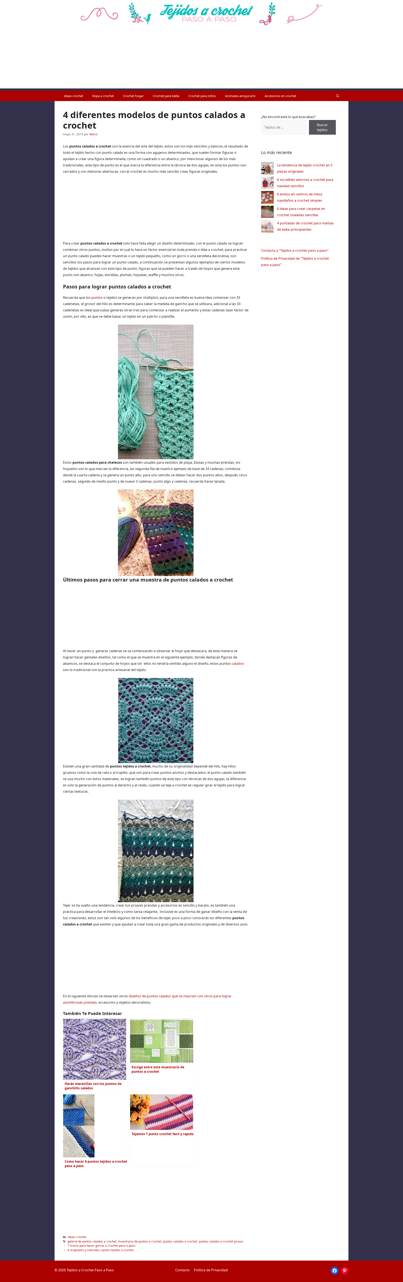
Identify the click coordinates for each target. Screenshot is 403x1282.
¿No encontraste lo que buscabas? (288, 117)
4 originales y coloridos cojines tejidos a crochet (101, 1250)
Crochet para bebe (166, 96)
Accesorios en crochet (280, 96)
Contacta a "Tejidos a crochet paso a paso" (295, 250)
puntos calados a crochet (180, 1241)
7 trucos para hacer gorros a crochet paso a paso (101, 1246)
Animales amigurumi (240, 96)
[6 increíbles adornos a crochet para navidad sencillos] (267, 183)
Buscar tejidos (322, 127)
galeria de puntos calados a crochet (92, 1241)
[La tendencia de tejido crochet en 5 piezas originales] (267, 169)
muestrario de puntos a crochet (139, 1241)
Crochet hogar (133, 96)
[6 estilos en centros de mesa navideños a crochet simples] (267, 198)
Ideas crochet (73, 96)
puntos (97, 297)
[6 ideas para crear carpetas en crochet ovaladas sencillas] (267, 212)
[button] (337, 96)
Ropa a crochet (103, 96)
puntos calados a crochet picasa (221, 1241)
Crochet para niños (202, 96)
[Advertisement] (201, 59)
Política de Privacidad (211, 1270)
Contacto (182, 1270)
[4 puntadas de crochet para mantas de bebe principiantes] (267, 227)
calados (238, 663)
